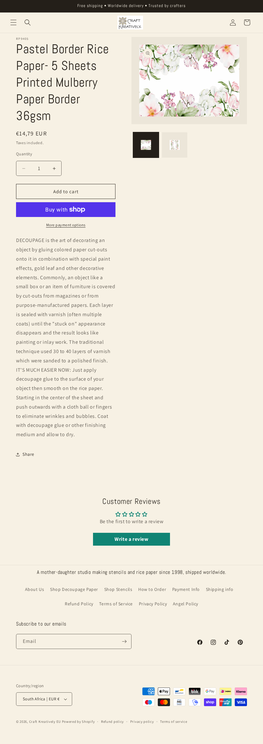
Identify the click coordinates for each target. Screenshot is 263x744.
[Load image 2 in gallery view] (175, 145)
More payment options (66, 224)
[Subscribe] (124, 641)
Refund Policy (79, 604)
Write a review (131, 539)
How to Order (152, 589)
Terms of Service (116, 604)
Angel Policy (185, 604)
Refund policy (112, 721)
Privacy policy (142, 721)
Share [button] (28, 454)
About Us (34, 589)
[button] (13, 22)
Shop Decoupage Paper (74, 589)
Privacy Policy (153, 604)
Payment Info (186, 589)
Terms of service (173, 721)
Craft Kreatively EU (45, 721)
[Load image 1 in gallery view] (146, 145)
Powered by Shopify (78, 721)
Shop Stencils (118, 589)
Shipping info (219, 589)
